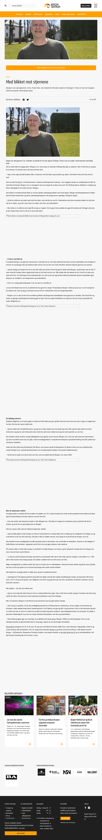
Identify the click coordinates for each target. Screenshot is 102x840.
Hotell (57, 14)
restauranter (40, 829)
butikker (47, 826)
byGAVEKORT (81, 14)
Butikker (28, 14)
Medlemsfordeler (26, 818)
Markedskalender (26, 810)
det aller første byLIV (68, 632)
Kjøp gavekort (86, 6)
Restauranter (38, 14)
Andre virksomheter (68, 14)
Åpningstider (9, 813)
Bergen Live (54, 629)
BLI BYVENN (65, 818)
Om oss (8, 816)
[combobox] (22, 6)
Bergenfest (10, 627)
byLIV (20, 182)
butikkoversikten (48, 829)
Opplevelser (48, 14)
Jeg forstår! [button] (21, 833)
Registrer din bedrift (27, 808)
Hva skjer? (19, 14)
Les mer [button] (22, 828)
